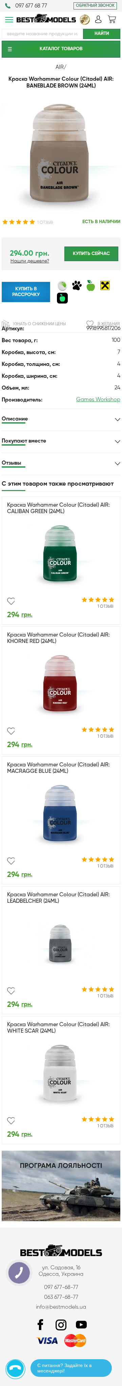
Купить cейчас (91, 253)
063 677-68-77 (61, 1297)
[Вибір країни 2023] (85, 23)
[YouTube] (81, 1325)
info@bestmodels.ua (61, 1307)
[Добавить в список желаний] (11, 601)
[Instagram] (61, 1325)
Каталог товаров (61, 48)
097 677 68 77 (31, 6)
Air (60, 67)
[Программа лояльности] (61, 1219)
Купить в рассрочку (26, 292)
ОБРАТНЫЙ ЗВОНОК (95, 6)
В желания (109, 324)
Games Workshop (98, 400)
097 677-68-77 (61, 1287)
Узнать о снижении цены (39, 324)
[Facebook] (40, 1325)
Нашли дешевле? (30, 261)
